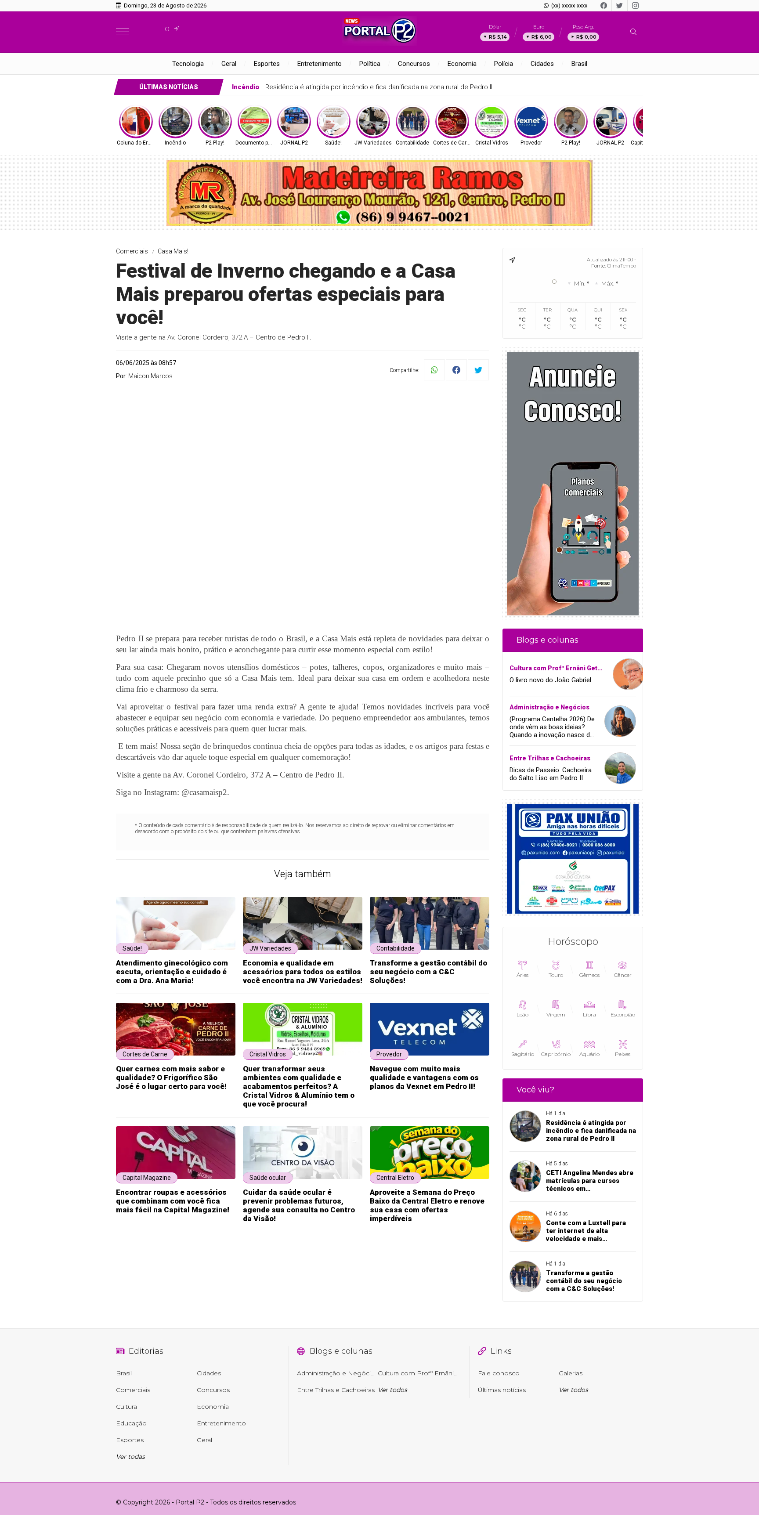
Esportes (267, 64)
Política (369, 64)
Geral (228, 64)
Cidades (542, 64)
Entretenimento (319, 64)
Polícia (503, 64)
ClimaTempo (621, 266)
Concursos (414, 64)
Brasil (579, 64)
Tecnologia (188, 64)
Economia (462, 64)
